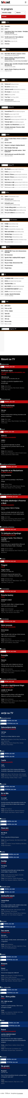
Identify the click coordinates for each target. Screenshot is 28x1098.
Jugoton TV (12, 329)
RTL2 (7, 192)
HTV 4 (8, 247)
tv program (20, 1093)
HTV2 (7, 50)
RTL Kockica (13, 220)
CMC (7, 302)
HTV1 (7, 22)
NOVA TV (11, 107)
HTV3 (7, 135)
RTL (6, 80)
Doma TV (11, 165)
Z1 (5, 274)
